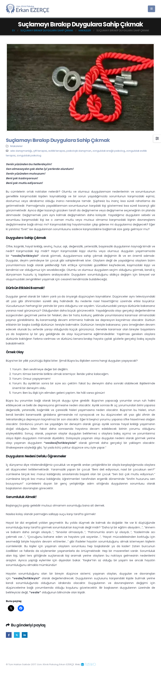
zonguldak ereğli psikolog (108, 150)
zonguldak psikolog (29, 155)
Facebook (9, 635)
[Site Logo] (27, 9)
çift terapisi (40, 150)
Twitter (17, 635)
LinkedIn (24, 635)
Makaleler (16, 146)
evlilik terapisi (56, 150)
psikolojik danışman (78, 150)
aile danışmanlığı (21, 150)
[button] (151, 8)
